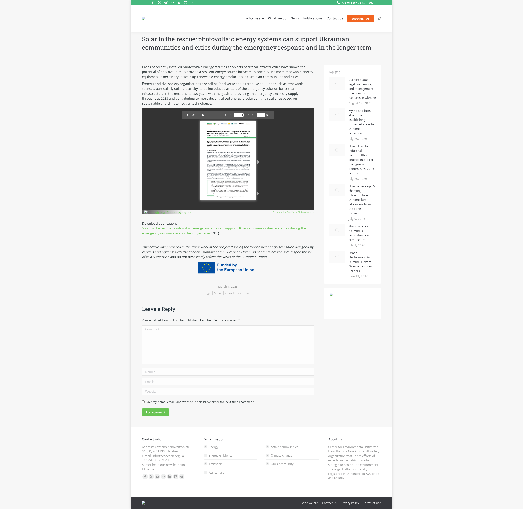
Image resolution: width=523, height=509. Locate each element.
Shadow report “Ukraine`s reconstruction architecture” (359, 233)
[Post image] (337, 83)
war (248, 293)
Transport (215, 464)
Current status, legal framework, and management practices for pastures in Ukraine (362, 89)
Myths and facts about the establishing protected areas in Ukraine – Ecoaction (361, 122)
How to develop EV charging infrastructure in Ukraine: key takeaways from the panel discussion (362, 199)
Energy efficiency (220, 455)
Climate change (281, 455)
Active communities (284, 447)
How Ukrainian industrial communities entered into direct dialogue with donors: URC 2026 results (361, 159)
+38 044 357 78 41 (353, 2)
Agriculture (216, 472)
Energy (217, 293)
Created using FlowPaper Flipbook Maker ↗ (294, 212)
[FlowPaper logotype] (167, 213)
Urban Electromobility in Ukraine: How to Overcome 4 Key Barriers (361, 262)
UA (371, 2)
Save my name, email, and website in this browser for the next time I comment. (200, 402)
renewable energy (234, 293)
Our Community (282, 464)
